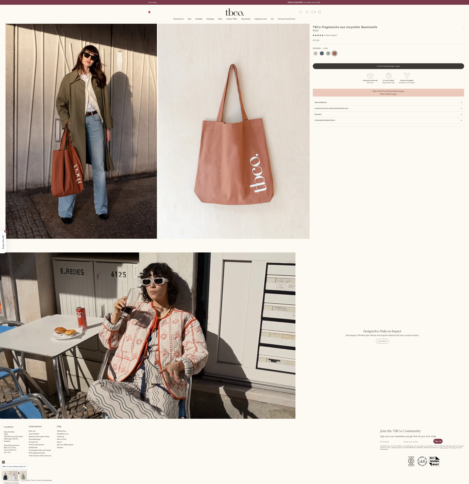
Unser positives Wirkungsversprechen (331, 108)
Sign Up (438, 441)
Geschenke (245, 19)
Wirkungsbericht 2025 (37, 453)
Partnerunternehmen (36, 445)
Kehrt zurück (61, 439)
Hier (394, 94)
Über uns (32, 431)
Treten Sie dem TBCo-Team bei (40, 456)
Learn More (382, 341)
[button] (318, 35)
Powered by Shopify (11, 483)
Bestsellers (179, 19)
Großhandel (33, 447)
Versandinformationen (325, 120)
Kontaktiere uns (62, 434)
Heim (220, 19)
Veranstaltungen (35, 439)
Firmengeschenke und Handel (40, 450)
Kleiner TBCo (232, 19)
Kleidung (210, 19)
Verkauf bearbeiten (286, 19)
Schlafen (198, 19)
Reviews (318, 114)
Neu (189, 19)
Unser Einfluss (34, 434)
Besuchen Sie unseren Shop (39, 436)
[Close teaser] (5, 231)
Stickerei (60, 447)
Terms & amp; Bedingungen (41, 480)
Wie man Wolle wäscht (65, 445)
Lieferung (60, 436)
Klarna (59, 442)
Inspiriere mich (261, 19)
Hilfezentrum (61, 431)
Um (272, 19)
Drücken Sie (33, 442)
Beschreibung (321, 102)
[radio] (315, 53)
